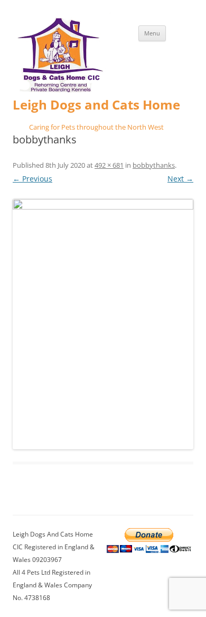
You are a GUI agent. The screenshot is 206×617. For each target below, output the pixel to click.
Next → (180, 179)
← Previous (32, 179)
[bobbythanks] (103, 324)
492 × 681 (109, 165)
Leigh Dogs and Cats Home (96, 105)
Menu (152, 33)
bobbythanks (154, 165)
